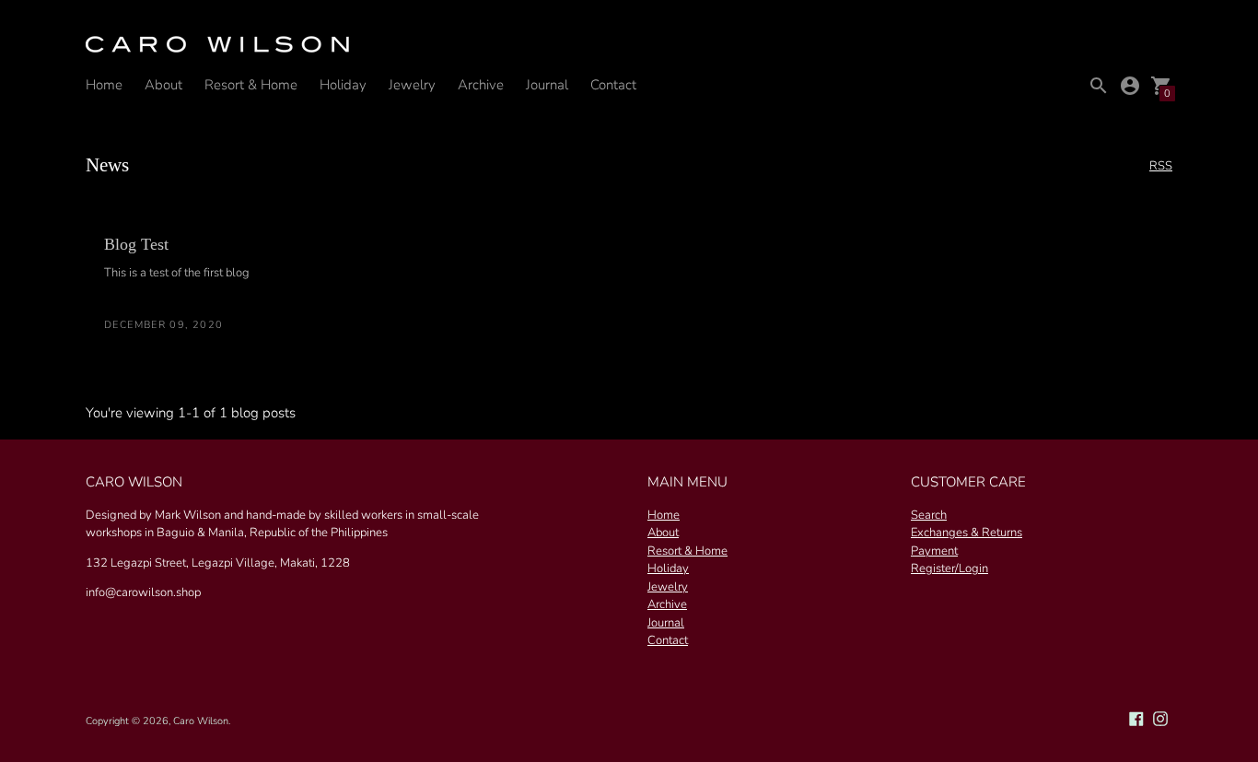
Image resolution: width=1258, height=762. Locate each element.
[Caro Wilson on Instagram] (1160, 718)
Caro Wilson (200, 721)
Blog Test (136, 244)
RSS (1160, 166)
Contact (613, 85)
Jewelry (412, 85)
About (163, 85)
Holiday (343, 85)
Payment (934, 551)
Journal (547, 85)
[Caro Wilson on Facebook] (1136, 718)
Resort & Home (250, 85)
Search (929, 515)
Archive (481, 85)
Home (104, 85)
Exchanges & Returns (966, 532)
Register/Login (949, 568)
